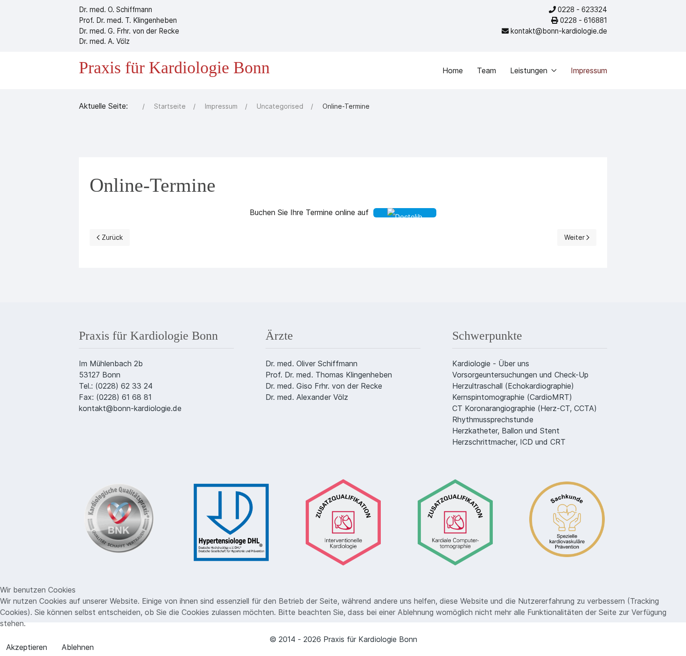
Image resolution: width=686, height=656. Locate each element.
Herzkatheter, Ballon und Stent (506, 430)
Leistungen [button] (528, 70)
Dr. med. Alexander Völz (307, 397)
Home (452, 70)
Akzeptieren (26, 647)
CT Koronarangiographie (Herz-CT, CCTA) (524, 408)
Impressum (589, 70)
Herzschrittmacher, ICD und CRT (509, 442)
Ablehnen (78, 647)
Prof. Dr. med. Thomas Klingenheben (329, 374)
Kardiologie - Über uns (490, 363)
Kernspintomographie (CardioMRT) (512, 397)
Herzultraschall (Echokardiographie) (513, 386)
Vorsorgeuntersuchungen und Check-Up (520, 374)
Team (486, 70)
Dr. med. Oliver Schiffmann (311, 363)
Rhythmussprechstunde (492, 419)
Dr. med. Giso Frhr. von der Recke (324, 386)
